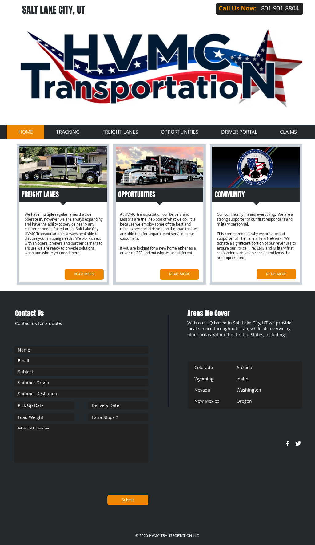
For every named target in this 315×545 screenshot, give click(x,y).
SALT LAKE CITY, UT (53, 10)
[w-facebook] (287, 443)
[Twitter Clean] (298, 443)
